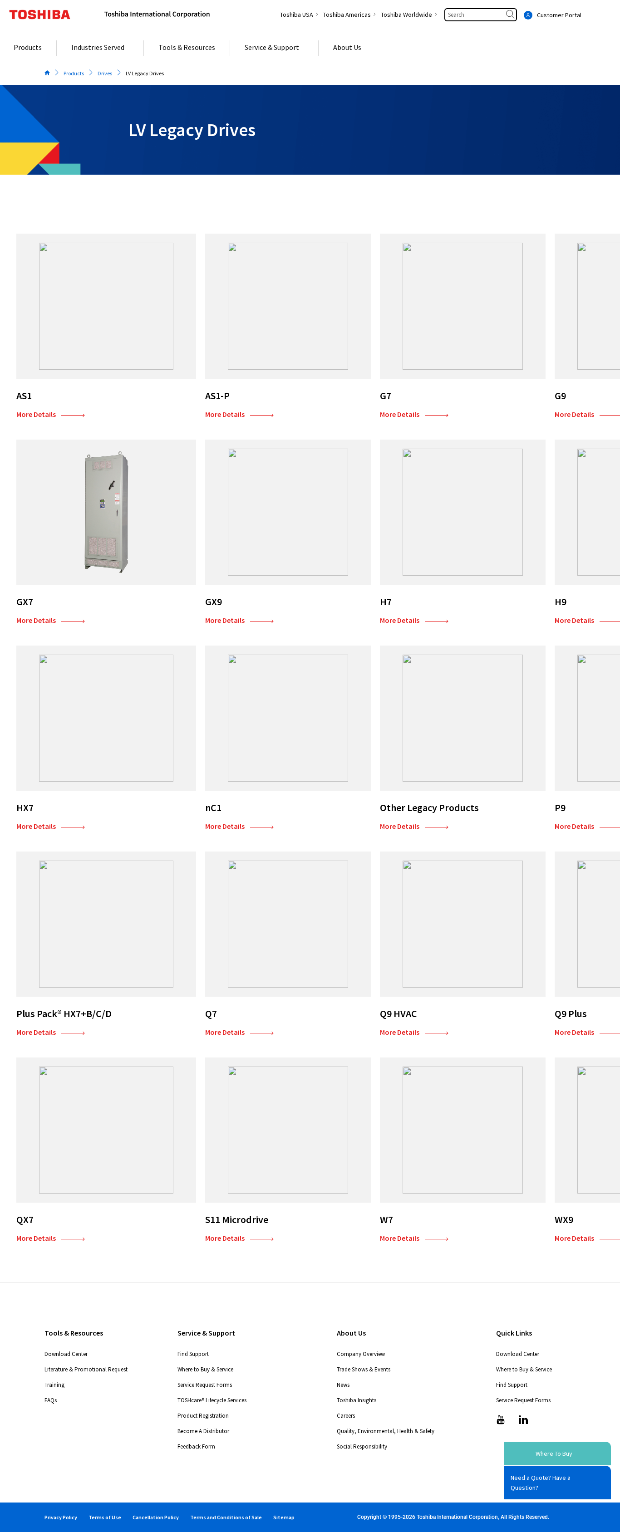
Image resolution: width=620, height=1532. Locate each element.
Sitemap (284, 1517)
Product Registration (203, 1415)
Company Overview (361, 1354)
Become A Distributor (203, 1431)
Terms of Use (105, 1517)
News (343, 1385)
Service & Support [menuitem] (272, 47)
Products (74, 73)
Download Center (66, 1354)
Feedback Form (196, 1446)
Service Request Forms (204, 1385)
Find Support (193, 1354)
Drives (105, 73)
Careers (346, 1415)
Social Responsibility (362, 1446)
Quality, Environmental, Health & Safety (385, 1431)
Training (54, 1385)
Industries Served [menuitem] (97, 47)
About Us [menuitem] (347, 47)
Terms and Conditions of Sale (226, 1517)
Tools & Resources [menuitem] (186, 47)
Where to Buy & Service (205, 1369)
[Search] (511, 14)
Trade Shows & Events (363, 1369)
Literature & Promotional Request (86, 1369)
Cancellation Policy (156, 1517)
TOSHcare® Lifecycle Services (211, 1400)
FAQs (50, 1400)
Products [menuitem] (28, 47)
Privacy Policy (60, 1517)
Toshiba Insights (356, 1400)
